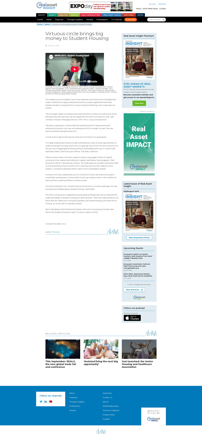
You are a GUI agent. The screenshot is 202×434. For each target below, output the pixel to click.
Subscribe (162, 4)
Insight (41, 15)
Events (74, 15)
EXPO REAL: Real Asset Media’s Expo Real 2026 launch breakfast (138, 276)
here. (64, 224)
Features (59, 19)
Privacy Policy (109, 415)
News (49, 19)
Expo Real (129, 15)
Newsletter (91, 15)
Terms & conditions (111, 410)
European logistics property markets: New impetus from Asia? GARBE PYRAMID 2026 (138, 257)
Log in (153, 4)
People (89, 19)
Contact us (107, 397)
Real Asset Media (111, 15)
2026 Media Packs (150, 9)
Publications (102, 19)
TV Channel (116, 19)
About (138, 9)
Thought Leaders (75, 19)
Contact (162, 9)
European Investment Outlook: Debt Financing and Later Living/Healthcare (137, 267)
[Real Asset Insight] (46, 5)
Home (40, 19)
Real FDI (63, 15)
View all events (132, 290)
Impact (52, 15)
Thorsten (56, 232)
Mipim (140, 15)
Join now (139, 103)
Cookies (106, 419)
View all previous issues (139, 238)
